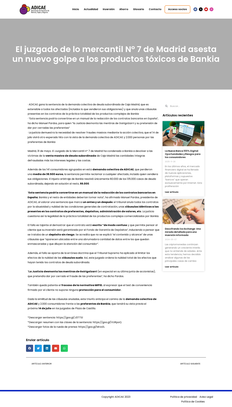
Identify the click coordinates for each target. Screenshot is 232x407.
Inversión (109, 9)
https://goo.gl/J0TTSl (69, 317)
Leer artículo (171, 192)
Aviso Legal (206, 397)
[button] (29, 348)
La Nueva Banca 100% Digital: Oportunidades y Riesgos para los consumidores (182, 154)
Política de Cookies (193, 401)
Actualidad (91, 9)
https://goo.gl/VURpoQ (107, 322)
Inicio (75, 9)
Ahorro (123, 9)
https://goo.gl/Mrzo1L (91, 327)
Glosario (138, 9)
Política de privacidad (183, 397)
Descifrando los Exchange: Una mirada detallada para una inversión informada (183, 232)
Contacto (155, 9)
